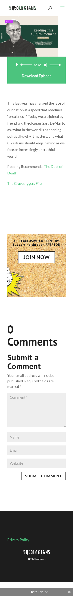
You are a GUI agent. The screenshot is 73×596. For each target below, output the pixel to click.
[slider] (54, 65)
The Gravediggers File (24, 183)
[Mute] (46, 65)
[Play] (16, 64)
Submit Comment (43, 476)
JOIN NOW (36, 257)
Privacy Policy (18, 539)
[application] (36, 65)
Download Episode (37, 75)
